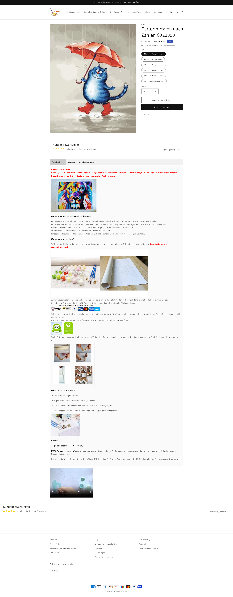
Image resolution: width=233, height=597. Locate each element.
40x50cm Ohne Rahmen (153, 54)
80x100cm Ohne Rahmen (154, 81)
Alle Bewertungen (87, 162)
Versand (152, 45)
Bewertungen (100, 553)
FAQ (96, 540)
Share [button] (146, 114)
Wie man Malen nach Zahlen (106, 544)
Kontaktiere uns (56, 553)
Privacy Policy (55, 544)
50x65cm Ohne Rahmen (153, 65)
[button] (73, 12)
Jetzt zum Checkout (162, 107)
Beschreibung (58, 162)
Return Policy (144, 540)
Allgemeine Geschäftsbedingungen (63, 548)
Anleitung (98, 548)
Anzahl (143, 87)
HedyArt (113, 591)
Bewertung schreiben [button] (169, 149)
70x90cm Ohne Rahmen (153, 76)
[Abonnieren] (90, 571)
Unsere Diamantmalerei (104, 557)
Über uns (53, 540)
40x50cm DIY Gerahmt (153, 59)
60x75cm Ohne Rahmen (153, 70)
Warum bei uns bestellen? (149, 548)
